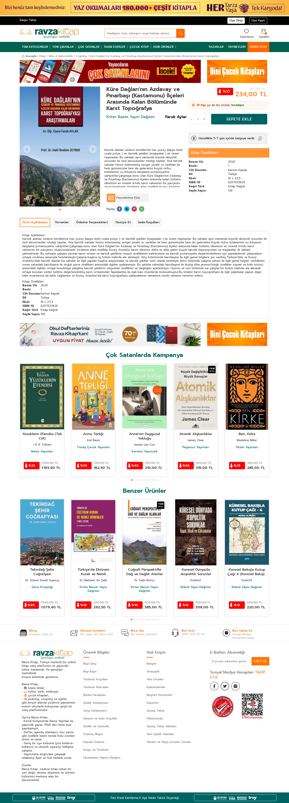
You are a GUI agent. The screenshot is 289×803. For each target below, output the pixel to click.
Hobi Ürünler (163, 47)
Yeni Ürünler (155, 679)
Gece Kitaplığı (42, 587)
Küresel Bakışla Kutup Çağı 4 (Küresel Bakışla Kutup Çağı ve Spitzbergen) (247, 571)
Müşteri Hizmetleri (159, 695)
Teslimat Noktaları (96, 687)
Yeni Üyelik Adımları (160, 734)
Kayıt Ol (260, 661)
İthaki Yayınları (247, 447)
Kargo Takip (28, 20)
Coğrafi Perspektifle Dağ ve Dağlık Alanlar (144, 571)
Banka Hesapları (94, 695)
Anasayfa (30, 56)
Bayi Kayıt (90, 671)
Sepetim (152, 703)
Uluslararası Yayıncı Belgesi (101, 757)
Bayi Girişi (89, 663)
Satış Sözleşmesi (95, 710)
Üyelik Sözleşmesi (95, 703)
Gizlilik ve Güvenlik (96, 726)
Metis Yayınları (42, 451)
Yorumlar (62, 222)
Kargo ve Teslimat (96, 750)
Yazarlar (216, 47)
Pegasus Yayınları (195, 447)
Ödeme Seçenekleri (92, 222)
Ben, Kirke (247, 434)
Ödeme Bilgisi (93, 734)
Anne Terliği (93, 434)
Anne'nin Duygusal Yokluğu (144, 436)
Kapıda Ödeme (94, 742)
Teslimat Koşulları (95, 679)
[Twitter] (225, 686)
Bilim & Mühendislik (61, 56)
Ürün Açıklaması (35, 222)
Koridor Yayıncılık (145, 451)
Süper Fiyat (258, 47)
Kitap (42, 56)
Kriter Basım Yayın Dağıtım (130, 117)
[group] (60, 146)
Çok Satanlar (88, 47)
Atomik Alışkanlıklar (195, 434)
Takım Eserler (114, 47)
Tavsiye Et (123, 222)
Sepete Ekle (239, 119)
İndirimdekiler (156, 687)
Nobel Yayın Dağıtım (195, 587)
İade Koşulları (149, 222)
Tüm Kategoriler (35, 47)
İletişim (151, 663)
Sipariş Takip (155, 710)
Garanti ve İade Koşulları (100, 718)
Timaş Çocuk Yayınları (93, 447)
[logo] (49, 33)
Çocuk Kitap (139, 47)
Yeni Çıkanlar (63, 47)
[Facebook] (214, 686)
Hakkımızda (155, 718)
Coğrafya (81, 56)
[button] (60, 209)
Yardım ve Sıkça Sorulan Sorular (169, 742)
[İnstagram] (235, 686)
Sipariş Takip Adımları (161, 726)
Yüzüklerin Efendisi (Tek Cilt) (42, 436)
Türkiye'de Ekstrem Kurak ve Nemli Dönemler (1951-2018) (93, 571)
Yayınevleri (236, 47)
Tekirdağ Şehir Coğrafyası (42, 571)
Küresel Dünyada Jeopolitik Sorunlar (195, 571)
